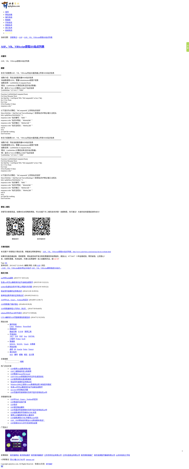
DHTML (31, 336)
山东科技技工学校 (123, 455)
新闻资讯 (8, 30)
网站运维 (8, 15)
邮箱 (21, 354)
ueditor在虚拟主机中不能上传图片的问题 (16, 287)
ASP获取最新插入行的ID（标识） (14, 309)
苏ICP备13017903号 (17, 459)
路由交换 (13, 332)
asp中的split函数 (7, 278)
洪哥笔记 (13, 37)
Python (18, 339)
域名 (25, 354)
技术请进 (8, 33)
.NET (12, 336)
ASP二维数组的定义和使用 (20, 371)
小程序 (12, 339)
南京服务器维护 (37, 455)
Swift (23, 339)
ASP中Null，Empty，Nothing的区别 (14, 300)
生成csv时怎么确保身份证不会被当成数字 (17, 282)
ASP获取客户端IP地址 (9, 304)
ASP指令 (13, 405)
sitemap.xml (30, 459)
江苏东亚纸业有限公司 (71, 455)
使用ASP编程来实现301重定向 (22, 415)
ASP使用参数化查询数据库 (20, 379)
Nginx (25, 349)
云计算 (31, 354)
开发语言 (8, 22)
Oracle (26, 344)
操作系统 (8, 17)
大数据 (32, 344)
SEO (11, 354)
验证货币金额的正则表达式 (11, 291)
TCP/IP (20, 332)
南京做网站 (14, 455)
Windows (18, 326)
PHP (21, 336)
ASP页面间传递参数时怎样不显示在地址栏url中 (28, 392)
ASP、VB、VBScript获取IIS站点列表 (38, 37)
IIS (6, 263)
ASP (20, 37)
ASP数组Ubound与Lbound (20, 374)
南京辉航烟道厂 (87, 455)
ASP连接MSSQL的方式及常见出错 (23, 423)
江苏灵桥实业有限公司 (53, 455)
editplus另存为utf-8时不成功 (11, 313)
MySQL (20, 344)
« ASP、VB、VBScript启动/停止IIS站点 (16, 268)
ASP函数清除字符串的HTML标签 (23, 412)
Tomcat (30, 349)
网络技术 (8, 25)
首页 (7, 12)
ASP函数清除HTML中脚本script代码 (24, 418)
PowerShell (27, 326)
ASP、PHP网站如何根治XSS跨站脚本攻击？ (27, 420)
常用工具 (28, 332)
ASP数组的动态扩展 (18, 402)
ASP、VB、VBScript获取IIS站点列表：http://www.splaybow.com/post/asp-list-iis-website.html (77, 252)
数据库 (7, 20)
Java (25, 336)
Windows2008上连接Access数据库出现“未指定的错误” (31, 384)
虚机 (11, 349)
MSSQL (13, 344)
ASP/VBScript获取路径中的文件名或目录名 (27, 376)
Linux (12, 326)
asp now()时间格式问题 (19, 390)
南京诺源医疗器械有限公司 (104, 455)
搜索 (22, 362)
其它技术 (8, 28)
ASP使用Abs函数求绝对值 (20, 369)
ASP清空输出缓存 (17, 407)
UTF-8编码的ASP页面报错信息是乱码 (15, 317)
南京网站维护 (25, 455)
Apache (19, 349)
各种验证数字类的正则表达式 (12, 295)
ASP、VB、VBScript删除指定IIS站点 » (46, 268)
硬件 (16, 354)
